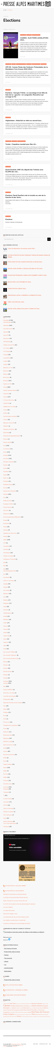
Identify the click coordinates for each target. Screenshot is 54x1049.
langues (5, 587)
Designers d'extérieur (9, 429)
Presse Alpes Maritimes (16, 1044)
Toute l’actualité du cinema (14, 985)
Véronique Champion (46, 1016)
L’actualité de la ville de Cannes (15, 885)
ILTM (4, 543)
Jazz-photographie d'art (9, 571)
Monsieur (5, 665)
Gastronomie (6, 514)
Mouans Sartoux (7, 671)
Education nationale (8, 462)
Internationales (36, 34)
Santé (4, 748)
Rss (50, 1043)
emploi (5, 468)
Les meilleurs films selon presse (15, 995)
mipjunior (5, 642)
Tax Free (5, 774)
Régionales (6, 738)
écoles (5, 452)
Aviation (5, 361)
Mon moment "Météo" (9, 652)
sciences (5, 751)
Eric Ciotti (20, 1008)
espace (5, 475)
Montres (5, 668)
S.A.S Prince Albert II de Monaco (27, 1016)
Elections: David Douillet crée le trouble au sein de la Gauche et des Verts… (25, 196)
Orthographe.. (7, 699)
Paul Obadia (37, 1014)
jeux (4, 574)
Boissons (5, 374)
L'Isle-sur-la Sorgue (8, 580)
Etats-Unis (6, 478)
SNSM (5, 758)
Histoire (5, 536)
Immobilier (6, 546)
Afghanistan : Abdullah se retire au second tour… (23, 120)
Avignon (5, 364)
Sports (5, 767)
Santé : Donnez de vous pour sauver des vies (15, 901)
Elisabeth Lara (15, 1008)
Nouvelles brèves (8, 328)
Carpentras (6, 393)
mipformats (6, 636)
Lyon (4, 597)
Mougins (5, 675)
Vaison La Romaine (8, 808)
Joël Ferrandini (33, 1010)
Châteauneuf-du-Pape (9, 406)
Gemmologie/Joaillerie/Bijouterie (12, 517)
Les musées (6, 590)
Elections (29, 34)
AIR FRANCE (6, 341)
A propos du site (43, 1043)
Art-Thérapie (6, 351)
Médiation (6, 619)
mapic (4, 606)
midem (5, 623)
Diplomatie (6, 432)
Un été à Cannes (7, 798)
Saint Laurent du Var (8, 745)
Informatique (6, 552)
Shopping (5, 789)
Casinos (5, 397)
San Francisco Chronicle (10, 948)
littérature (6, 593)
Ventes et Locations (8, 811)
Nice (4, 686)
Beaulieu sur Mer (8, 367)
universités (6, 802)
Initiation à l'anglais (8, 556)
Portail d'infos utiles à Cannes (12, 952)
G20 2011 (6, 510)
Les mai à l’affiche (8, 907)
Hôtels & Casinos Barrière (38, 1008)
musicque (5, 681)
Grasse (5, 527)
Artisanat (5, 354)
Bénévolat (6, 371)
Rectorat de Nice (7, 735)
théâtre (5, 777)
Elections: (9, 219)
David (30, 1006)
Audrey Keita (22, 1003)
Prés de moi (6, 722)
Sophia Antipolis (7, 764)
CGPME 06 (6, 403)
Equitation (6, 471)
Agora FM (6, 335)
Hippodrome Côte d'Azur (10, 533)
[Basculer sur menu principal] (1, 4)
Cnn (5, 965)
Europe (5, 488)
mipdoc (5, 632)
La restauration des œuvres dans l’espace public (16, 917)
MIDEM (16, 1012)
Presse (5, 728)
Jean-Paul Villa (25, 1010)
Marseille (5, 610)
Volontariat (6, 826)
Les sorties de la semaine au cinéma (16, 990)
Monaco (5, 662)
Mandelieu (6, 603)
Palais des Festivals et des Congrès (12, 702)
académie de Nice (6, 1003)
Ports (4, 715)
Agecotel (5, 332)
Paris (4, 706)
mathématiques (7, 613)
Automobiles (6, 358)
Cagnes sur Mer (7, 384)
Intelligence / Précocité (9, 559)
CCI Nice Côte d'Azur (21, 64)
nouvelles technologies (9, 696)
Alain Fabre (12, 1003)
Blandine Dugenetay (37, 1003)
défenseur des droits (8, 423)
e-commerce (6, 449)
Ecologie (5, 455)
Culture (5, 419)
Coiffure (5, 413)
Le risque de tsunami (9, 910)
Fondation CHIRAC (8, 504)
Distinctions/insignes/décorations (11, 436)
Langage (5, 584)
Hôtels (5, 540)
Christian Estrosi (15, 1006)
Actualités (23, 34)
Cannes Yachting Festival (9, 390)
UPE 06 (5, 805)
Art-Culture (6, 348)
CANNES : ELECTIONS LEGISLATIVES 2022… (34, 39)
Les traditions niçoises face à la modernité (14, 920)
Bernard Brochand (28, 1003)
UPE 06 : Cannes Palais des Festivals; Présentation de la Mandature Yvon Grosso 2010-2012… (26, 68)
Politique (5, 712)
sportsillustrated (8, 968)
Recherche (6, 732)
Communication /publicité (10, 416)
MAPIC (13, 1012)
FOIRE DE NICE (7, 501)
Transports (6, 792)
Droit (4, 445)
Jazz (4, 569)
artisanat (17, 1003)
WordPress (14, 1046)
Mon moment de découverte (11, 658)
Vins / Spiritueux (7, 815)
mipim (5, 639)
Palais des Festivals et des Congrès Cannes (22, 1014)
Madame (5, 600)
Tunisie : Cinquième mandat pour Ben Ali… (21, 144)
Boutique (5, 380)
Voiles (5, 818)
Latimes (6, 961)
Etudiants (5, 481)
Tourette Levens (7, 784)
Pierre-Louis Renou (44, 1014)
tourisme (41, 1016)
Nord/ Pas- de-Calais (9, 693)
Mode (4, 649)
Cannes (13, 64)
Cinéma (5, 410)
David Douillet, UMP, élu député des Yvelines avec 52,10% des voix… (24, 171)
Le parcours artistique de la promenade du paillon (17, 923)
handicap (5, 530)
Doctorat (5, 439)
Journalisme (6, 577)
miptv (4, 645)
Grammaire (6, 523)
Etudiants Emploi (7, 484)
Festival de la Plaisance (9, 491)
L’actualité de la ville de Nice (14, 891)
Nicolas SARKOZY (8, 689)
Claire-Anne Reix (24, 1006)
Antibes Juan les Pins (9, 345)
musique (5, 683)
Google (5, 520)
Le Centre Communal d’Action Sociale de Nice (15, 897)
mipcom (5, 626)
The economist (8, 958)
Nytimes (6, 955)
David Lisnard (36, 1006)
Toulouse (5, 780)
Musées (5, 678)
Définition (5, 426)
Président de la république (10, 725)
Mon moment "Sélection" (10, 655)
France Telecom (7, 507)
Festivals (5, 494)
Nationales (43, 64)
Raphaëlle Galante (6, 1016)
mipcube (5, 629)
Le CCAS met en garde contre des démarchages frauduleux (19, 904)
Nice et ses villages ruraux (10, 914)
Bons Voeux (6, 377)
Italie (4, 565)
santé (35, 1016)
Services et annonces (8, 754)
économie (5, 458)
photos (5, 709)
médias (5, 616)
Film (4, 497)
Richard (19, 1016)
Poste (4, 719)
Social (4, 761)
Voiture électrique (8, 821)
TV (4, 795)
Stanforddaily (7, 971)
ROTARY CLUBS (7, 741)
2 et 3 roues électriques (9, 823)
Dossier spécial (7, 442)
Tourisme (5, 787)
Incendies (5, 549)
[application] (27, 847)
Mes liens (35, 1043)
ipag (4, 562)
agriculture (6, 338)
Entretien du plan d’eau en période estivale (14, 894)
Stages (5, 771)
